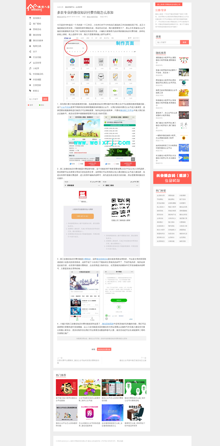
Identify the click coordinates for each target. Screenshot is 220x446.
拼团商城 (183, 230)
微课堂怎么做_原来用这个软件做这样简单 (135, 424)
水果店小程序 (183, 226)
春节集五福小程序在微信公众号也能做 (66, 399)
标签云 (35, 90)
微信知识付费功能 (104, 349)
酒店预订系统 (183, 218)
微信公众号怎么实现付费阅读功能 (112, 399)
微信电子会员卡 (172, 214)
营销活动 (36, 29)
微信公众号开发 (94, 338)
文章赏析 (36, 85)
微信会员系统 (183, 207)
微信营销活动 (102, 258)
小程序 (35, 68)
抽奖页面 (183, 241)
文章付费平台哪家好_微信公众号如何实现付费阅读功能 (78, 361)
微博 (31, 105)
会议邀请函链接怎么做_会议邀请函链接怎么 (112, 424)
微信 (42, 105)
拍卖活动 (171, 233)
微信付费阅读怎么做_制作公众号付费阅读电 (135, 399)
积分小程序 (161, 230)
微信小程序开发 (92, 16)
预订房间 (171, 222)
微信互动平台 (61, 16)
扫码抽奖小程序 (172, 230)
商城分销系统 (172, 210)
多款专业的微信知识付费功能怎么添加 (85, 12)
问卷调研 (183, 195)
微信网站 (171, 199)
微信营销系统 (108, 323)
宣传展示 (36, 18)
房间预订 (160, 222)
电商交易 (36, 45)
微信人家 (38, 7)
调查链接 (171, 195)
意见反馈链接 (161, 203)
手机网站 (160, 199)
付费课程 (183, 222)
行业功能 (36, 57)
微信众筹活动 (183, 214)
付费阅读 (87, 258)
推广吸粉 (36, 23)
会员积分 (171, 237)
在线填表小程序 (161, 226)
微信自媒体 (37, 40)
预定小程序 (172, 207)
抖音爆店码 (37, 73)
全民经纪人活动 (172, 218)
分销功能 (171, 241)
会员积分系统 (161, 195)
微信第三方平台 (127, 110)
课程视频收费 (183, 210)
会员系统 (183, 237)
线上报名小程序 (161, 207)
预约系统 (171, 226)
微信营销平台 (69, 7)
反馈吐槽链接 (172, 203)
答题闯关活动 (161, 233)
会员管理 (36, 62)
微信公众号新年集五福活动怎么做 (133, 360)
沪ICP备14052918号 (108, 441)
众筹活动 (160, 218)
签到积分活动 (161, 237)
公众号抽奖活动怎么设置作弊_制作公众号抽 (89, 399)
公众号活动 (66, 107)
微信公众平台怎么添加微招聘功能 (66, 424)
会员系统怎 (161, 241)
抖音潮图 (36, 79)
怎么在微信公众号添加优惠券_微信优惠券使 (89, 424)
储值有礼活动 (183, 233)
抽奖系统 (160, 210)
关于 (34, 51)
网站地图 (120, 441)
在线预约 (183, 203)
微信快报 (36, 34)
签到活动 (160, 214)
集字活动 (183, 199)
